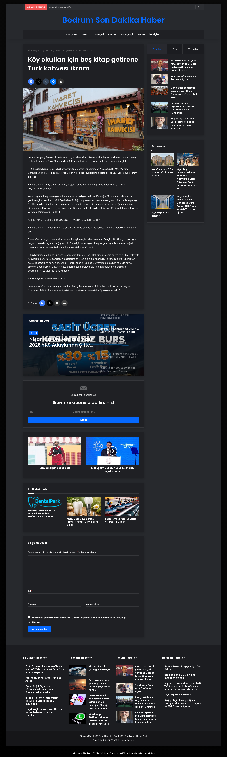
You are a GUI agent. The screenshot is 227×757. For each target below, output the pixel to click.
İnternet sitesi (92, 604)
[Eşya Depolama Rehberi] (83, 345)
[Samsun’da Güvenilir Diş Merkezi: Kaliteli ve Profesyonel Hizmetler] (45, 502)
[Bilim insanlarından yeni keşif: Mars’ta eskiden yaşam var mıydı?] (77, 684)
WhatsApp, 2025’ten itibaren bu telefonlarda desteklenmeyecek (99, 719)
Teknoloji (127, 34)
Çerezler (114, 753)
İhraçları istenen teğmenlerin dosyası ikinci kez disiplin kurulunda (182, 108)
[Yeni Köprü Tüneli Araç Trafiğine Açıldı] (159, 79)
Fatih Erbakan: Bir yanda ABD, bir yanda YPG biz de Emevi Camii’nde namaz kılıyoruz (184, 65)
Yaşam (141, 34)
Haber (85, 34)
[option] (83, 345)
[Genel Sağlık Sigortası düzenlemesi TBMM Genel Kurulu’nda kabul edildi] (159, 90)
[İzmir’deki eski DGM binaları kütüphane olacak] (162, 159)
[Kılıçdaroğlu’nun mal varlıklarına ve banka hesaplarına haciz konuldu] (159, 123)
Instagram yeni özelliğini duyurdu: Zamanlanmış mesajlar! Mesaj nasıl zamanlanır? (99, 702)
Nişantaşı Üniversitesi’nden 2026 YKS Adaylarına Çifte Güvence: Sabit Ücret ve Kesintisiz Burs (93, 7)
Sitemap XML (86, 736)
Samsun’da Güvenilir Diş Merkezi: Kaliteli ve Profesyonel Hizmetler (41, 513)
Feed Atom (130, 736)
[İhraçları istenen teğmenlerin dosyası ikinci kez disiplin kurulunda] (159, 107)
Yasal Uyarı (150, 753)
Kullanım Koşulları (135, 753)
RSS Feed (98, 736)
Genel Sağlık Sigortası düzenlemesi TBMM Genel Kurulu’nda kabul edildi (184, 92)
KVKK (122, 753)
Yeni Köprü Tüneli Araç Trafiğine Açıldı (183, 77)
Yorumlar (193, 49)
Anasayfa (72, 34)
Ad (30, 591)
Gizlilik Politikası (100, 753)
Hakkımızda (77, 753)
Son (174, 49)
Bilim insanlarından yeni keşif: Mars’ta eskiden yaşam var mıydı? (99, 685)
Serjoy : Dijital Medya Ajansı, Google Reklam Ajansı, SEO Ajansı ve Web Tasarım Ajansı (186, 204)
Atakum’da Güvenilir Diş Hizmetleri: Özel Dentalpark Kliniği (82, 521)
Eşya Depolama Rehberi (57, 339)
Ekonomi (99, 34)
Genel (34, 333)
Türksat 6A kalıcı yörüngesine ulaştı (99, 668)
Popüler (156, 49)
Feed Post (142, 736)
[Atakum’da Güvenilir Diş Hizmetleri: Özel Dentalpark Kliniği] (84, 506)
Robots (108, 736)
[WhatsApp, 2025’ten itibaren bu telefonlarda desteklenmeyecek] (77, 718)
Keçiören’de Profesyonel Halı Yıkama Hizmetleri (121, 520)
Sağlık (112, 34)
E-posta (32, 604)
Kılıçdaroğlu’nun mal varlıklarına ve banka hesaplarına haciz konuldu (182, 123)
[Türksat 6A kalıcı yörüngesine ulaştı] (77, 670)
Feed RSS (118, 736)
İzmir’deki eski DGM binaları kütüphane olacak (162, 172)
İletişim (154, 34)
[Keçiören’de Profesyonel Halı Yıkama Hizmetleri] (122, 506)
